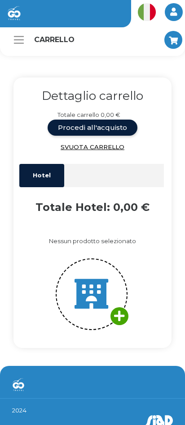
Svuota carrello (92, 146)
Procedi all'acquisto (92, 127)
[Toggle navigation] (19, 40)
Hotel (42, 175)
